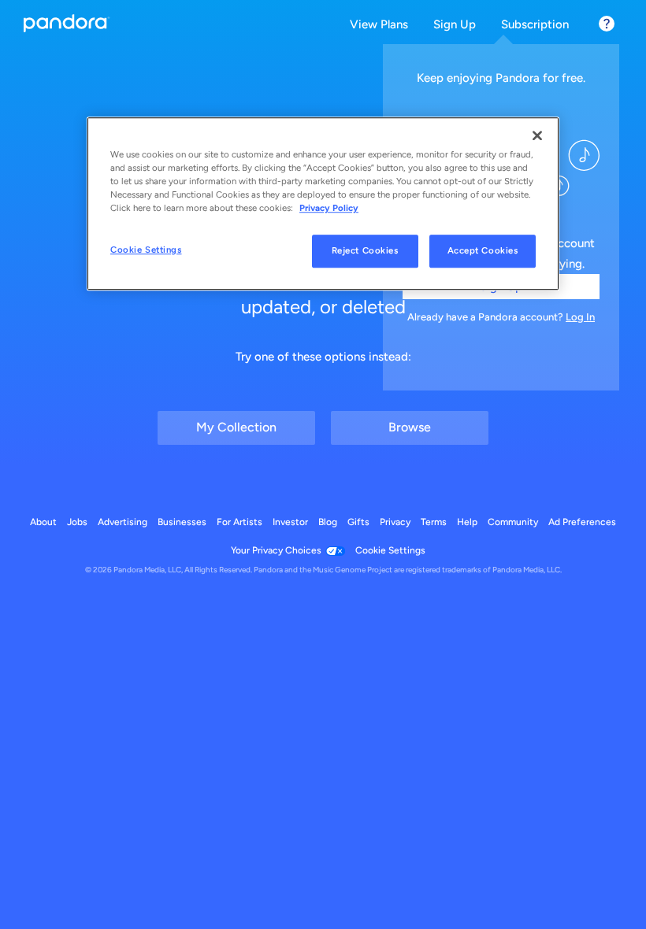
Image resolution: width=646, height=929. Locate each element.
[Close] (537, 135)
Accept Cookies (482, 251)
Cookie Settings (146, 250)
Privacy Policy (328, 207)
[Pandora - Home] (67, 24)
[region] (323, 204)
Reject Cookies (365, 251)
